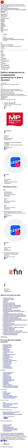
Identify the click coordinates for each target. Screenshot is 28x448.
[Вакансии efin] (15, 271)
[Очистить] (2, 48)
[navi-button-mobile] (2, 31)
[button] (2, 27)
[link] (3, 24)
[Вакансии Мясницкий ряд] (15, 119)
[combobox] (7, 45)
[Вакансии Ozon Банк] (15, 162)
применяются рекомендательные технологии (12, 434)
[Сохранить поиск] (2, 51)
